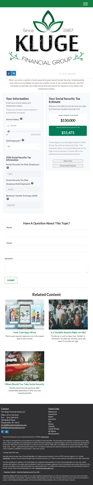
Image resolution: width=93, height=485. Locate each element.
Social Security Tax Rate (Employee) (22, 166)
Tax (49, 421)
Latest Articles (53, 429)
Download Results (68, 165)
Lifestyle (51, 426)
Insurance (52, 419)
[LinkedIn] (7, 431)
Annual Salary (14, 119)
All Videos (52, 431)
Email (9, 243)
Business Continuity (10, 472)
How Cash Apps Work (24, 332)
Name (9, 227)
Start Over (68, 161)
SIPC (8, 458)
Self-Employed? (15, 140)
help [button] (21, 118)
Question (9, 258)
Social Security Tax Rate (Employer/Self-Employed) (20, 182)
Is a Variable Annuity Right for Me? (68, 332)
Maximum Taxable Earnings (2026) (21, 197)
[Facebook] (2, 431)
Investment (52, 414)
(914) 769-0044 (69, 73)
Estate (50, 416)
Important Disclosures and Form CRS (28, 472)
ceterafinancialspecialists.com (45, 468)
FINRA (5, 458)
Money (51, 424)
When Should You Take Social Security (24, 384)
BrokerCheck (45, 437)
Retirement (52, 412)
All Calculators (53, 433)
